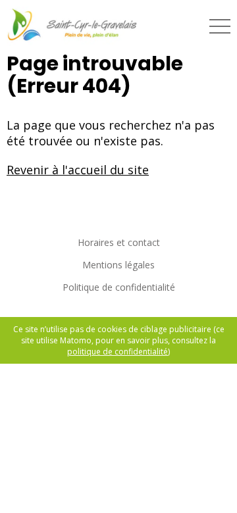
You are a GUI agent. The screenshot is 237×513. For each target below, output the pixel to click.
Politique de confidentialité (119, 287)
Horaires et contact (119, 242)
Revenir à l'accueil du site (78, 170)
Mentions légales (118, 264)
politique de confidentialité (117, 351)
